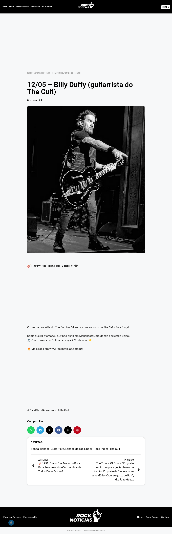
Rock (89, 448)
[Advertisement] (86, 38)
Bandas (45, 448)
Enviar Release (22, 7)
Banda (35, 448)
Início (5, 7)
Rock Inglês (101, 448)
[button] (31, 430)
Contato (48, 7)
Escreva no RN (37, 7)
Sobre (11, 7)
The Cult (115, 448)
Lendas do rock (75, 448)
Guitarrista (57, 448)
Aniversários (39, 73)
